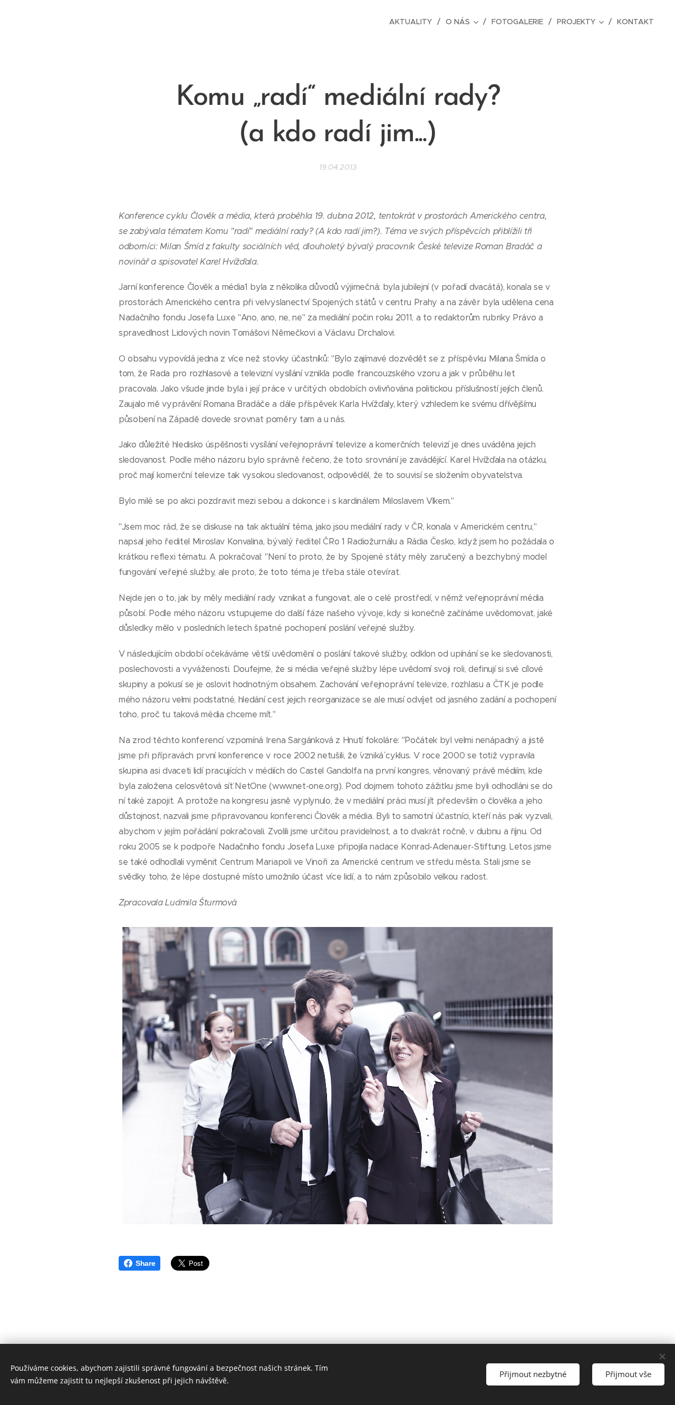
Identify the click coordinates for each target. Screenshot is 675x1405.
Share (145, 1263)
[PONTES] (212, 21)
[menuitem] (413, 21)
